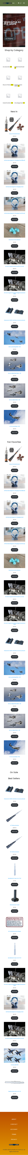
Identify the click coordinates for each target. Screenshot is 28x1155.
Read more (14, 139)
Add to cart (14, 379)
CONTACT (14, 1124)
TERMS (14, 1134)
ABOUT (14, 1119)
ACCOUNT (14, 1129)
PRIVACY (14, 1139)
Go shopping (9, 38)
